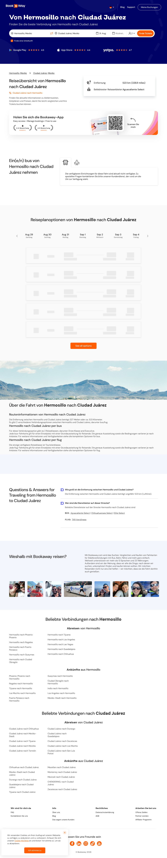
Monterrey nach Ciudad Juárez (62, 772)
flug (98, 450)
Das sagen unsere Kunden (63, 819)
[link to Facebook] (72, 843)
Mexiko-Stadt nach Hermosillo (62, 698)
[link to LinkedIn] (79, 843)
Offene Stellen (141, 812)
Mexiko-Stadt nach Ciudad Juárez (22, 773)
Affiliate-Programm (143, 819)
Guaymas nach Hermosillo (60, 676)
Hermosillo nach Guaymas (21, 654)
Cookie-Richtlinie (22, 841)
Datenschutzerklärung (105, 812)
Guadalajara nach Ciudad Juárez (21, 786)
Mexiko (23, 73)
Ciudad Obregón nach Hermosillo (58, 682)
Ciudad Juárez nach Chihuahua (24, 728)
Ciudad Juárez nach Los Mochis (63, 746)
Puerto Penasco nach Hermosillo (19, 699)
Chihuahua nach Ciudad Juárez (24, 767)
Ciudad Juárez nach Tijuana (22, 741)
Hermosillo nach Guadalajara (61, 649)
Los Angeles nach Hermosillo (61, 693)
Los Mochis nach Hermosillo (22, 693)
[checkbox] (12, 41)
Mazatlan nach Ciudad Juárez (62, 767)
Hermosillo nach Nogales (21, 642)
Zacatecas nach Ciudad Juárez (62, 789)
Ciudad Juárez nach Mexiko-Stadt (22, 735)
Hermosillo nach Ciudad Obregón (20, 661)
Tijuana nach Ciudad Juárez (22, 792)
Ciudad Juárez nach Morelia (22, 746)
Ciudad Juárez (40, 73)
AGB (97, 816)
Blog (54, 816)
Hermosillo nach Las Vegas (60, 644)
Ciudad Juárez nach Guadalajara (57, 735)
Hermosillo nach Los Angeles (61, 639)
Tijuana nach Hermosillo (20, 688)
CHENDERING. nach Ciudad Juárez (61, 783)
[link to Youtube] (99, 843)
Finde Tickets (145, 33)
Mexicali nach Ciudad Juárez (61, 777)
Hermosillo (14, 73)
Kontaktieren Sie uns (19, 816)
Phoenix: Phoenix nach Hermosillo (19, 677)
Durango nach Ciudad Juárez (23, 779)
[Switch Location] (51, 33)
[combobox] (29, 33)
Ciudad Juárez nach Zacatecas (62, 741)
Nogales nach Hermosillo (21, 683)
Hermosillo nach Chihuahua (61, 654)
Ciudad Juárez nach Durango (61, 728)
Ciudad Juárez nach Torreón (22, 750)
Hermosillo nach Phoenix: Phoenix (21, 636)
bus (98, 436)
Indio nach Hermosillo (58, 688)
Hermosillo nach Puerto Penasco (20, 648)
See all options (83, 345)
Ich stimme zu (34, 850)
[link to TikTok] (92, 843)
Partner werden (141, 816)
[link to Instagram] (85, 843)
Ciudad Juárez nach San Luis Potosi (61, 752)
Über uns (56, 812)
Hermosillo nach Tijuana (59, 634)
